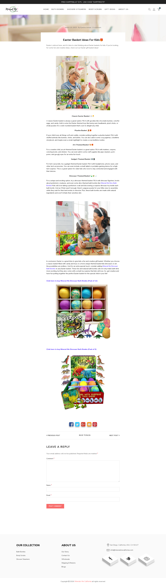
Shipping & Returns (69, 563)
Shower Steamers (76, 9)
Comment (50, 458)
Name (49, 485)
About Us (123, 9)
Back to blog (84, 435)
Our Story (65, 552)
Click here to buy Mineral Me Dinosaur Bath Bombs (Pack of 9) (71, 349)
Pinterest (95, 424)
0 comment (96, 27)
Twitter (77, 424)
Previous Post (54, 435)
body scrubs (21, 555)
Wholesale (66, 559)
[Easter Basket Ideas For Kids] (83, 311)
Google (83, 424)
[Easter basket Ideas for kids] (83, 83)
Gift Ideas (110, 9)
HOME (46, 9)
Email (89, 424)
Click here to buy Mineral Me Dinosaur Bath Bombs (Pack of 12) (71, 281)
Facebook (71, 424)
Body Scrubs (95, 9)
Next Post (113, 435)
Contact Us (66, 555)
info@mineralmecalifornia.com (121, 550)
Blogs (64, 567)
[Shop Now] (83, 228)
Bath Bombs (57, 9)
